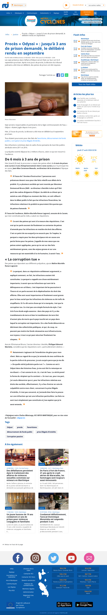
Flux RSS (12, 590)
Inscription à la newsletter (11, 576)
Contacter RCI (28, 574)
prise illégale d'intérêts (46, 432)
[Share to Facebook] (58, 75)
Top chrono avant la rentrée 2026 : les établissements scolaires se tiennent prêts (89, 78)
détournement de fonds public (19, 432)
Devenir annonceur (28, 580)
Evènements (44, 13)
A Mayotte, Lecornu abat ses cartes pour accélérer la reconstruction (90, 63)
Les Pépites (75, 13)
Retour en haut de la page (14, 544)
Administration (28, 592)
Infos (8, 13)
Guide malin (66, 13)
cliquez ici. (21, 418)
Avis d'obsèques (11, 580)
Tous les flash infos (86, 84)
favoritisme (32, 427)
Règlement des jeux (28, 596)
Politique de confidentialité (28, 584)
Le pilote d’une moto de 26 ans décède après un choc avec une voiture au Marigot (90, 42)
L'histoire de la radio (28, 569)
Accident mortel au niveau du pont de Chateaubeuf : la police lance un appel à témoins (90, 49)
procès (20, 427)
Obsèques (18, 13)
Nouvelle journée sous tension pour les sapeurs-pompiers (90, 56)
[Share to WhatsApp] (66, 75)
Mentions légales (28, 589)
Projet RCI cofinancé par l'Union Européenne (23, 605)
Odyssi (10, 427)
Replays (56, 13)
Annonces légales (87, 13)
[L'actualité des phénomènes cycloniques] (90, 19)
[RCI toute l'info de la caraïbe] (5, 5)
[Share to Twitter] (62, 75)
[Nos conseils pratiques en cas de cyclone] (91, 22)
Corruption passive (15, 436)
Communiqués (32, 13)
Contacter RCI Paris (28, 577)
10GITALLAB (63, 613)
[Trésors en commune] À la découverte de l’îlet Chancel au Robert (90, 70)
